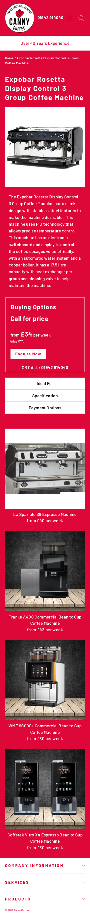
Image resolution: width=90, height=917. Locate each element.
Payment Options (45, 407)
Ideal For (45, 383)
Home (9, 58)
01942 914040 (51, 17)
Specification (45, 395)
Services (17, 882)
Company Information (34, 865)
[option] (45, 43)
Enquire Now (28, 353)
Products (18, 898)
